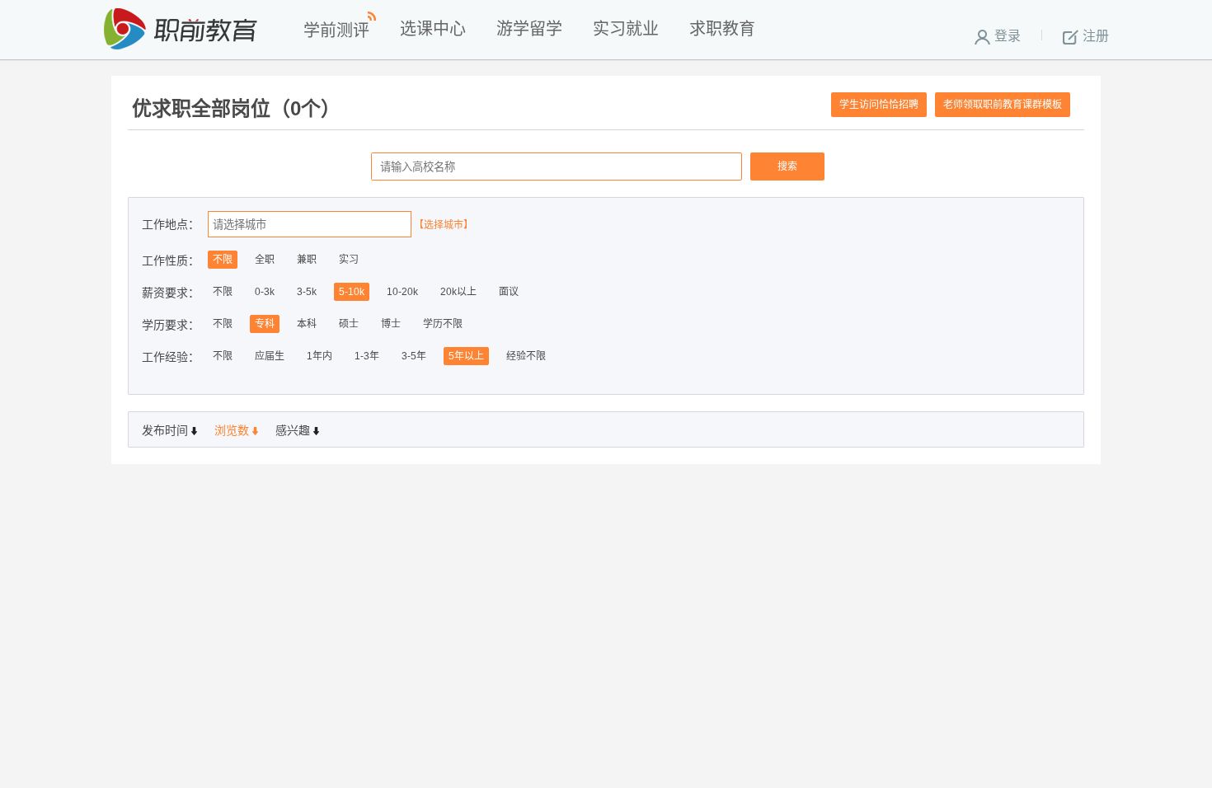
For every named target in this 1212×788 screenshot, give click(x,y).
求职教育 (722, 29)
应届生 (269, 356)
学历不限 (443, 324)
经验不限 (526, 356)
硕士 (349, 324)
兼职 (307, 259)
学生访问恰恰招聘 (878, 104)
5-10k (351, 292)
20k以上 (458, 292)
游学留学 (529, 29)
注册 (1096, 36)
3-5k (307, 292)
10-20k (402, 292)
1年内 (319, 356)
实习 (349, 259)
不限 (223, 259)
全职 (265, 259)
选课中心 (433, 29)
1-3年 (367, 356)
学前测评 (336, 30)
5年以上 (466, 356)
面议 (509, 292)
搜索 (787, 166)
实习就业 (626, 29)
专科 (265, 324)
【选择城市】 (443, 225)
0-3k (265, 292)
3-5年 (414, 356)
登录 (1007, 36)
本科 (307, 324)
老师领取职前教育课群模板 (1002, 104)
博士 (391, 324)
